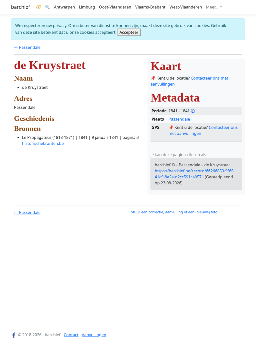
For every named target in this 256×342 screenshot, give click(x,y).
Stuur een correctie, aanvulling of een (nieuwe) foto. (174, 212)
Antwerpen (64, 7)
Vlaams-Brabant (150, 7)
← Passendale (27, 47)
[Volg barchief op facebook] (14, 334)
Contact (71, 334)
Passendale (179, 119)
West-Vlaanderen (186, 7)
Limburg (87, 7)
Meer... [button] (212, 7)
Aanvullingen (94, 334)
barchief (20, 7)
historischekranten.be (43, 143)
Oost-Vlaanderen (115, 7)
